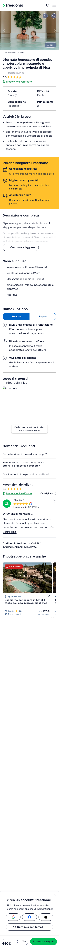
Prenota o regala (43, 941)
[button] (22, 941)
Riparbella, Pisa (15, 72)
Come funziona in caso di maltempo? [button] (25, 454)
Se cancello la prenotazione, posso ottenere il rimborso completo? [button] (23, 464)
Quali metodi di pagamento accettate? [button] (26, 474)
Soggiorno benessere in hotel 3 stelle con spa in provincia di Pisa (26, 601)
